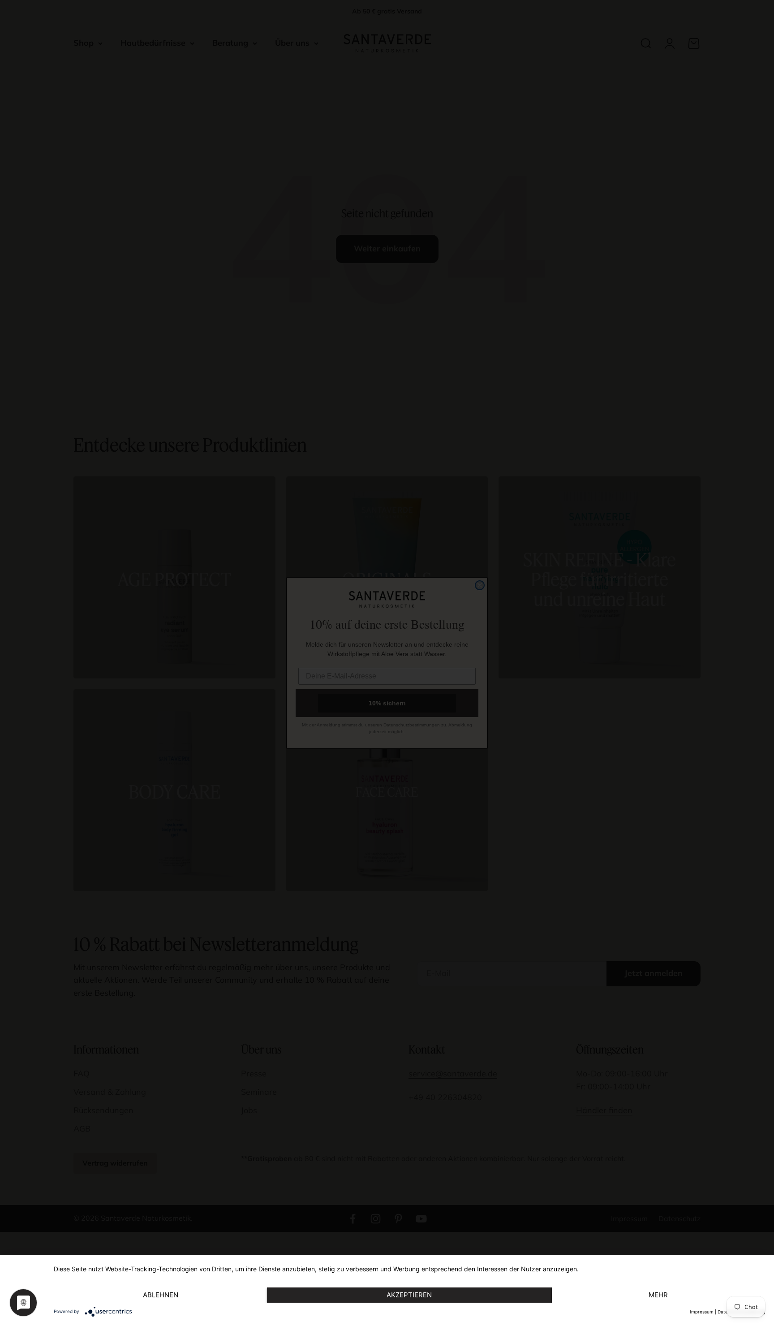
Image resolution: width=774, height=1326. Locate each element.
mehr (658, 1295)
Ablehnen (160, 1295)
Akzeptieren (409, 1295)
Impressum (702, 1311)
